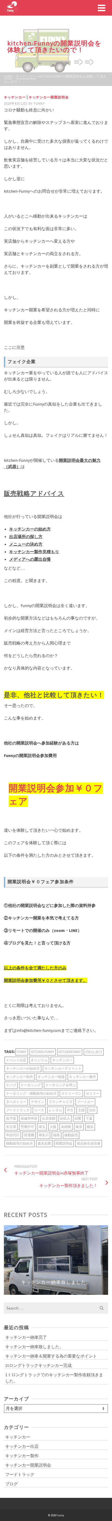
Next (104, 1260)
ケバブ (11, 1085)
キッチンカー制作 (19, 1077)
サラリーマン (71, 1093)
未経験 (66, 1127)
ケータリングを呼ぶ (60, 1085)
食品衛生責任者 (89, 1143)
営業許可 (27, 1127)
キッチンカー (15, 97)
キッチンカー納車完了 (26, 1337)
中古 (70, 1110)
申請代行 (13, 1135)
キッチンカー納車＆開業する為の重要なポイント (51, 1356)
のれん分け (93, 1052)
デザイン (37, 1102)
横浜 (90, 1127)
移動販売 (71, 1135)
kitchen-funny (42, 1052)
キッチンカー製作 (82, 1077)
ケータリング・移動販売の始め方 (31, 1093)
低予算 (11, 1118)
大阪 (53, 1127)
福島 (56, 1135)
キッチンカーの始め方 (23, 1068)
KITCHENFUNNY (70, 1052)
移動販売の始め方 (19, 1143)
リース (39, 1110)
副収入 (65, 1118)
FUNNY (22, 1052)
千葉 (89, 1118)
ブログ (11, 1483)
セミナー (92, 1093)
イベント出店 (16, 1060)
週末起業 (44, 1143)
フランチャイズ (60, 1102)
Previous (8, 1260)
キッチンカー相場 (51, 1077)
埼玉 (42, 1127)
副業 (77, 1118)
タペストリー (16, 1102)
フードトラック (18, 1110)
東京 (79, 1127)
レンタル (55, 1110)
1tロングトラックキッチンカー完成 (38, 1365)
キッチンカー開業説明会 (49, 97)
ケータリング (31, 1085)
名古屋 (11, 1127)
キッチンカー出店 (22, 1446)
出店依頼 (48, 1118)
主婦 (81, 1110)
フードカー (85, 1102)
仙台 (92, 1110)
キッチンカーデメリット (63, 1068)
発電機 (29, 1135)
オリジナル (39, 1060)
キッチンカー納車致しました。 (34, 1346)
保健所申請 (29, 1118)
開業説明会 (63, 1143)
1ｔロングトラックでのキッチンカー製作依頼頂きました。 (54, 1378)
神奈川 (44, 1135)
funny (39, 103)
